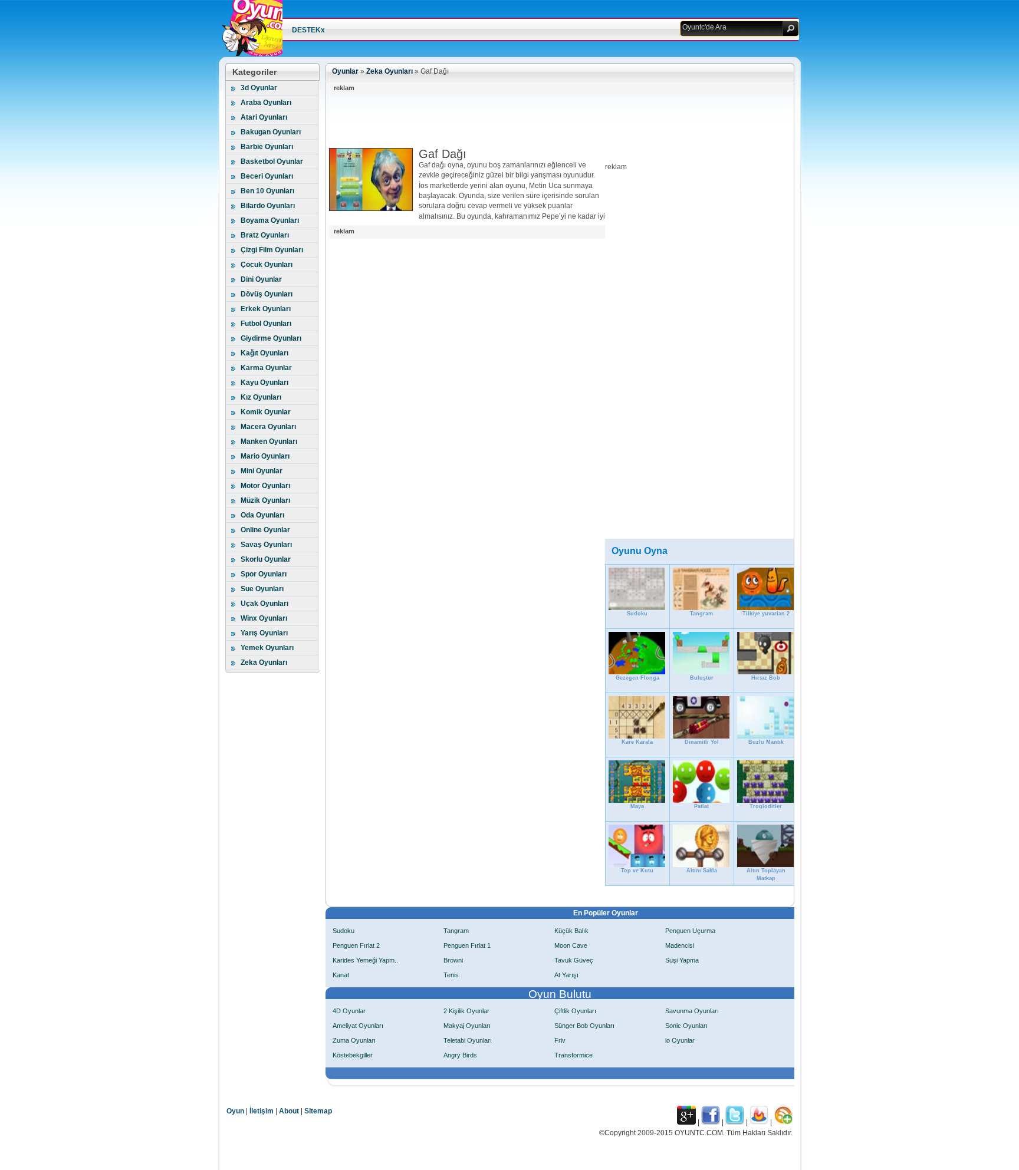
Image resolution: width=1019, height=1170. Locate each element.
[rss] (783, 1122)
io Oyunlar (680, 1040)
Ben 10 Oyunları (267, 191)
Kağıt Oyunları (264, 353)
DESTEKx (308, 30)
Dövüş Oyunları (266, 294)
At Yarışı (566, 974)
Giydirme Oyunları (271, 338)
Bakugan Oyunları (271, 132)
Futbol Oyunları (266, 323)
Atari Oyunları (264, 117)
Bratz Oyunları (265, 235)
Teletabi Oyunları (467, 1040)
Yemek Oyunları (267, 648)
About (289, 1111)
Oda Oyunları (262, 515)
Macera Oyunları (268, 427)
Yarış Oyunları (264, 633)
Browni (453, 960)
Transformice (573, 1055)
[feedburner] (759, 1122)
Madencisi (679, 945)
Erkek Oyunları (266, 309)
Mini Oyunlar (261, 471)
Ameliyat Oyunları (358, 1025)
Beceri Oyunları (267, 176)
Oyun (235, 1111)
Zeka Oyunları (264, 662)
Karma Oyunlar (266, 368)
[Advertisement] (543, 121)
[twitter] (734, 1122)
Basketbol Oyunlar (272, 161)
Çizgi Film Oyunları (272, 250)
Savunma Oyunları (692, 1010)
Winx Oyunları (264, 618)
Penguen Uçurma (690, 930)
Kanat (341, 974)
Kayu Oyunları (264, 382)
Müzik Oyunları (265, 500)
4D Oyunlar (349, 1010)
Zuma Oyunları (354, 1040)
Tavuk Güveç (573, 960)
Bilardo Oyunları (268, 206)
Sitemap (318, 1111)
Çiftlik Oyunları (575, 1010)
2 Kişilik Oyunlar (466, 1010)
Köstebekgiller (353, 1055)
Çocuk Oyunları (266, 265)
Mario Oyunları (265, 456)
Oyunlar (345, 71)
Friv (560, 1040)
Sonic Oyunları (686, 1025)
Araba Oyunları (266, 102)
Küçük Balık (571, 930)
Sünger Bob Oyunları (584, 1025)
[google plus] (686, 1122)
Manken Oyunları (269, 441)
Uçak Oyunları (264, 603)
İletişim (261, 1111)
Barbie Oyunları (267, 147)
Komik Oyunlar (266, 412)
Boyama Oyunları (270, 220)
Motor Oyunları (265, 486)
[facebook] (710, 1122)
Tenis (451, 974)
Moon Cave (570, 945)
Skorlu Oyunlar (266, 559)
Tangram (456, 930)
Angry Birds (460, 1055)
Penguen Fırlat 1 (467, 945)
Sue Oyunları (262, 589)
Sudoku (343, 930)
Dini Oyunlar (261, 279)
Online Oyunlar (265, 530)
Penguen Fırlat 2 (356, 945)
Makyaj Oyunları (467, 1025)
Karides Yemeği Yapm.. (365, 960)
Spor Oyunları (264, 574)
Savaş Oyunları (266, 544)
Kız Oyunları (261, 397)
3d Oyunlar (259, 88)
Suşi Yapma (682, 960)
